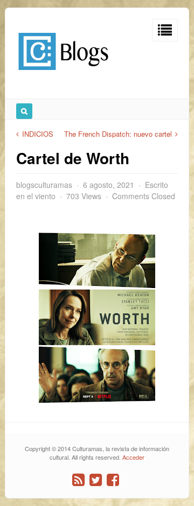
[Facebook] (113, 480)
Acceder (133, 457)
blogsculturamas (44, 184)
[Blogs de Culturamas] (63, 74)
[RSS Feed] (78, 480)
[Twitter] (95, 480)
